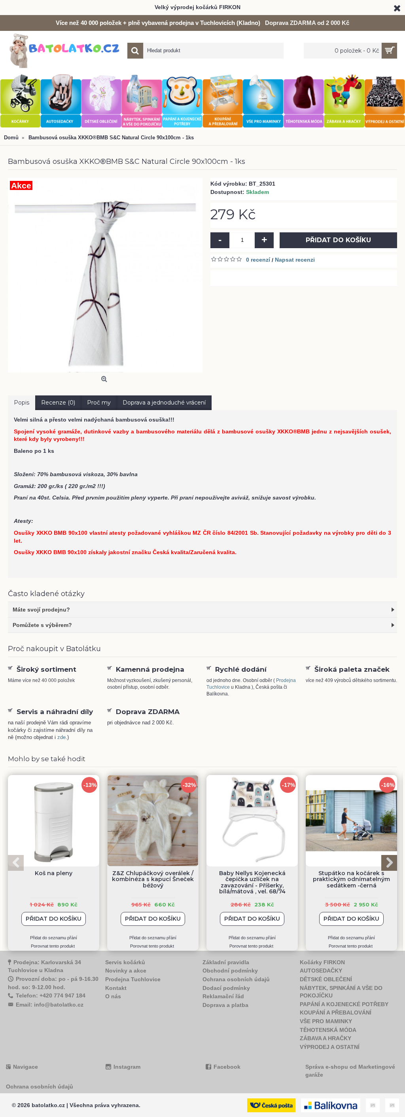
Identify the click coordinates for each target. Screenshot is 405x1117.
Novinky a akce (125, 970)
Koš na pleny (53, 873)
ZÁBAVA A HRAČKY (325, 1038)
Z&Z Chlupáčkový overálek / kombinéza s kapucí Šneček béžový (153, 879)
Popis (21, 402)
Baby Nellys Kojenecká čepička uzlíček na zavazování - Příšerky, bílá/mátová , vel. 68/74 (252, 882)
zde (61, 737)
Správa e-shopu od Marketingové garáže (350, 1071)
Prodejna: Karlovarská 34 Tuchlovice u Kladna (44, 966)
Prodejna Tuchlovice (133, 979)
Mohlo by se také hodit (46, 759)
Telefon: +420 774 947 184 (50, 995)
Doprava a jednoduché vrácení (164, 402)
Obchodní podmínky (230, 970)
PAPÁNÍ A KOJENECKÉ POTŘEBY (344, 1004)
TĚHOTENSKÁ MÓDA (328, 1030)
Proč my (99, 402)
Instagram (127, 1067)
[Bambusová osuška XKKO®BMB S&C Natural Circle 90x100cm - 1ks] (105, 275)
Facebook (227, 1067)
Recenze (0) (58, 402)
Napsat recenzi (295, 259)
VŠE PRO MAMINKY (326, 1021)
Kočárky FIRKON (322, 962)
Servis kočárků (125, 962)
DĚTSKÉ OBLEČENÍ (326, 979)
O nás (113, 996)
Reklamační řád (223, 996)
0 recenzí (258, 259)
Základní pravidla (225, 962)
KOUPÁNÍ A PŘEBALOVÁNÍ (335, 1012)
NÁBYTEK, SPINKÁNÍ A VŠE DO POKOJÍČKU (341, 992)
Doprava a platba (225, 1005)
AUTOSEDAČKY (321, 970)
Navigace (25, 1067)
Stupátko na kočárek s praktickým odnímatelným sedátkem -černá (351, 879)
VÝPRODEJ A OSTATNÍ (330, 1047)
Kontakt (116, 988)
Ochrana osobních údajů (236, 979)
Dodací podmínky (226, 988)
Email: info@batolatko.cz (49, 1004)
